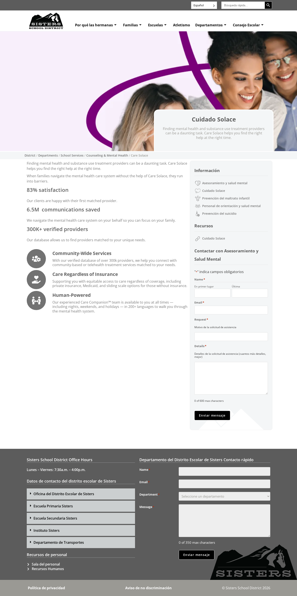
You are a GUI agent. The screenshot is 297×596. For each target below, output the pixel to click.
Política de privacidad (46, 588)
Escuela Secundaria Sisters (55, 518)
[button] (81, 494)
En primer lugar (204, 286)
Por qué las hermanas (94, 25)
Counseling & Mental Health (107, 155)
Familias (130, 25)
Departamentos (209, 25)
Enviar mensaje (212, 415)
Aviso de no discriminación (148, 588)
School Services (72, 155)
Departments (48, 155)
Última (236, 286)
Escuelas (155, 25)
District (30, 155)
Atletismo (181, 25)
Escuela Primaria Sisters (53, 506)
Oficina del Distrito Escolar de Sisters (63, 493)
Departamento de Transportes (58, 542)
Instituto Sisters (46, 530)
